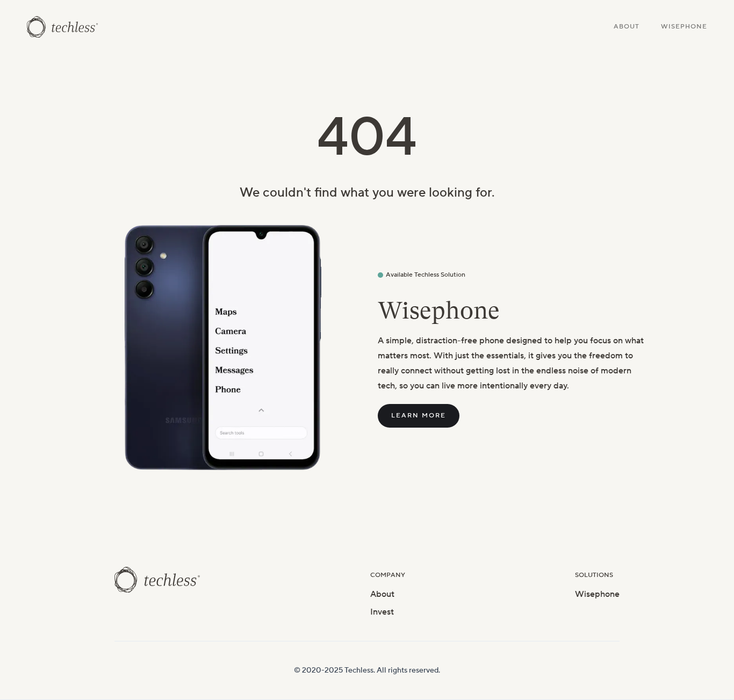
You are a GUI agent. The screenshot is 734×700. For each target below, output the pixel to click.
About (626, 27)
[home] (62, 27)
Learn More (418, 416)
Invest (382, 612)
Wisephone (684, 27)
